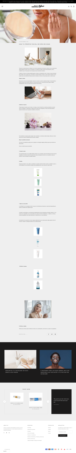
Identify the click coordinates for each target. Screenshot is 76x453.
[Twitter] (6, 432)
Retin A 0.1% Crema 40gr (17, 403)
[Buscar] (71, 6)
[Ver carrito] (73, 6)
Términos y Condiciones (31, 435)
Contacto (29, 431)
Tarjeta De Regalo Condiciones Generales (34, 440)
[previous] (4, 401)
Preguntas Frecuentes (31, 429)
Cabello (49, 429)
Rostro (49, 431)
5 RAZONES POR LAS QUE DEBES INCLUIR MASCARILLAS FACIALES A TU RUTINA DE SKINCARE (55, 372)
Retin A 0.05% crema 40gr (35, 407)
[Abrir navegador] (2, 6)
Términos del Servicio (31, 438)
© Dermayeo (7, 449)
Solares (49, 427)
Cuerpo (49, 433)
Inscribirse (63, 435)
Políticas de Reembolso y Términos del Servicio (35, 436)
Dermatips (29, 427)
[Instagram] (9, 432)
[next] (48, 401)
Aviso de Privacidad (30, 433)
